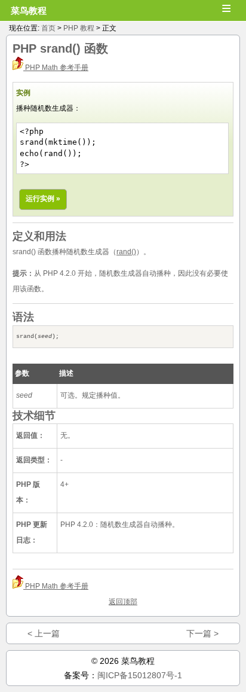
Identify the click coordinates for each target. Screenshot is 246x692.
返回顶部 (123, 602)
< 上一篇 (43, 633)
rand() (126, 252)
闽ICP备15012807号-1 (139, 675)
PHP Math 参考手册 (55, 67)
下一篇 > (202, 633)
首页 (48, 28)
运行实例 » (43, 198)
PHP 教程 (78, 28)
